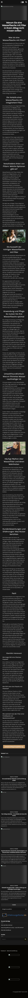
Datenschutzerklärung (12, 950)
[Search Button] (26, 2)
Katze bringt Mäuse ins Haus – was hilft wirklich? (12, 927)
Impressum (3, 950)
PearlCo (15, 107)
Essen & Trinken (14, 776)
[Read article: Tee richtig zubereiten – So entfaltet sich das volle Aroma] (14, 800)
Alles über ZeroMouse (6, 930)
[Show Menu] (1, 2)
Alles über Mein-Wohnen (6, 925)
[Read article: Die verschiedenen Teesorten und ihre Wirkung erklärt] (14, 765)
